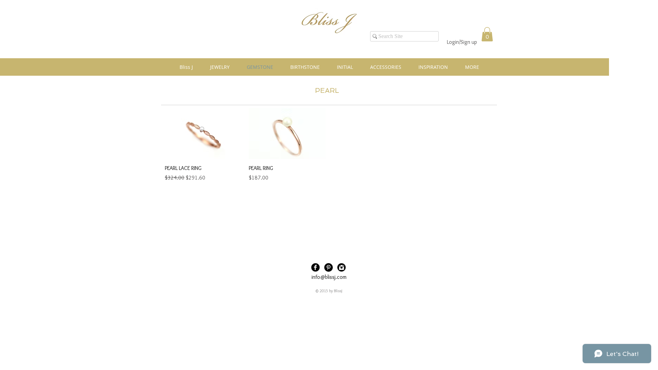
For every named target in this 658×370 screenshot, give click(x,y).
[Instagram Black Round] (341, 267)
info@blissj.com (329, 277)
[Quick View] (203, 133)
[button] (487, 34)
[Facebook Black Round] (315, 267)
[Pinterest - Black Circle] (328, 267)
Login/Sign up (462, 42)
